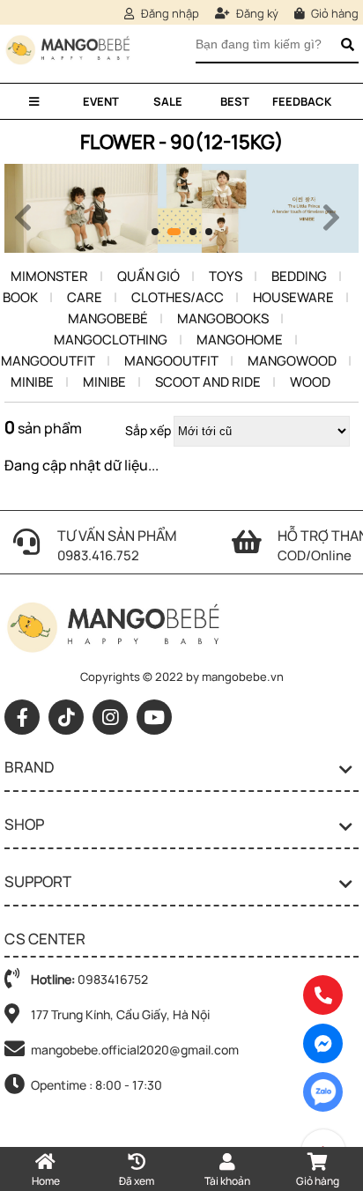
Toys (225, 276)
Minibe (32, 382)
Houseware (293, 297)
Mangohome (239, 339)
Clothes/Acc (177, 297)
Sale (167, 101)
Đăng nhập (168, 13)
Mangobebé (108, 318)
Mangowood (292, 360)
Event (101, 101)
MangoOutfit (48, 360)
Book (20, 297)
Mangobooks (223, 318)
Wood (310, 382)
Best (234, 101)
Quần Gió (148, 276)
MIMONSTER (49, 276)
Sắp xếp (148, 430)
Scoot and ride (208, 382)
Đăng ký (255, 13)
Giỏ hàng (333, 13)
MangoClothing (110, 339)
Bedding (299, 276)
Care (84, 297)
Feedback (301, 101)
